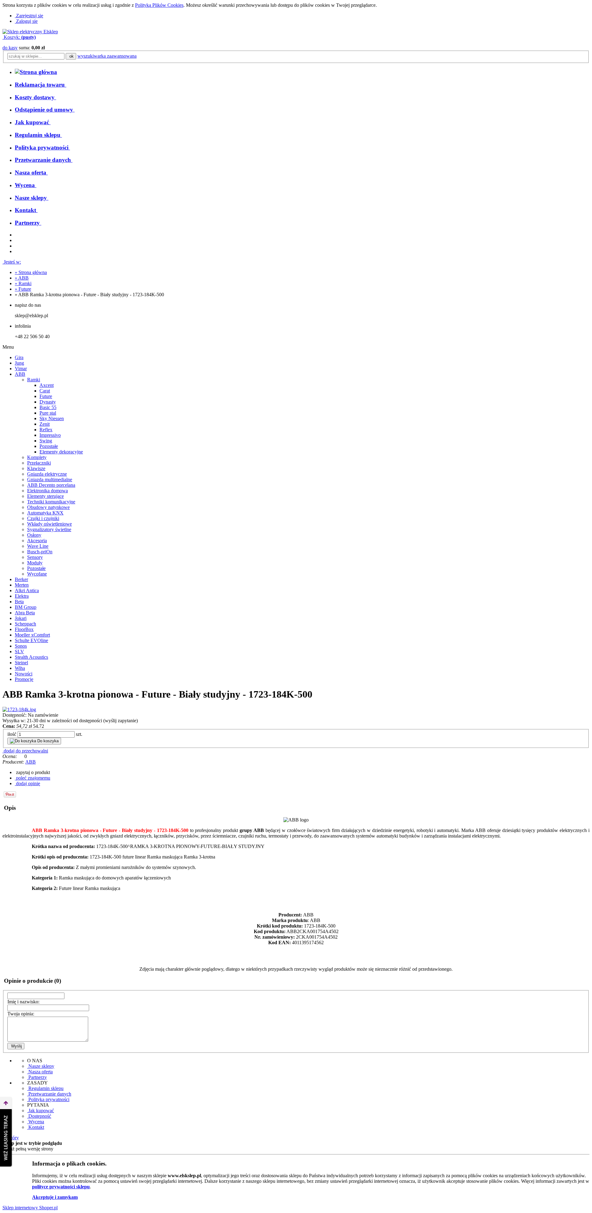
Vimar (21, 368)
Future (45, 396)
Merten (22, 585)
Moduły (35, 562)
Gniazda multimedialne (49, 479)
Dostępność (39, 1116)
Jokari (21, 618)
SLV (19, 651)
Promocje (24, 679)
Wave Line (37, 546)
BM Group (25, 607)
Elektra (22, 596)
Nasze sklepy (40, 1066)
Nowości (23, 673)
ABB (20, 374)
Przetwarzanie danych (49, 1093)
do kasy (10, 47)
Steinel (21, 662)
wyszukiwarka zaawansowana (107, 56)
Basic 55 (47, 407)
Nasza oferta (40, 1071)
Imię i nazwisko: (23, 1001)
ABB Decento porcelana (51, 485)
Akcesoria (37, 540)
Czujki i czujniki (43, 518)
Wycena (35, 1121)
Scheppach (25, 623)
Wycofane (37, 573)
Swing (45, 440)
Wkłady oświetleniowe (49, 524)
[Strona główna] (30, 31)
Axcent (46, 385)
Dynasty (47, 401)
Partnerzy (37, 1077)
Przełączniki (39, 462)
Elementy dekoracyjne (61, 451)
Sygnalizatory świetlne (49, 529)
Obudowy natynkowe (48, 507)
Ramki (33, 379)
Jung (19, 363)
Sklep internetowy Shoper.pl (30, 1207)
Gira (19, 357)
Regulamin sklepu (45, 1088)
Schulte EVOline (31, 640)
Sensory (35, 557)
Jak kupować (40, 1110)
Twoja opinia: (20, 1013)
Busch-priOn (39, 551)
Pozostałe (48, 446)
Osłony (34, 535)
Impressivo (50, 435)
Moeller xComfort (32, 634)
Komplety (37, 457)
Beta (19, 601)
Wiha (20, 668)
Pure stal (47, 413)
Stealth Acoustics (31, 657)
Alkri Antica (27, 590)
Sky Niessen (51, 418)
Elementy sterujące (45, 496)
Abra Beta (25, 612)
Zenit (44, 424)
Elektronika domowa (47, 490)
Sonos (21, 646)
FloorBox (24, 629)
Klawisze (36, 468)
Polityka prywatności (48, 1099)
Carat (44, 390)
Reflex (45, 429)
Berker (21, 579)
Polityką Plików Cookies (159, 5)
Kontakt (35, 1127)
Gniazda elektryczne (47, 474)
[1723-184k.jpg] (19, 709)
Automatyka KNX (45, 512)
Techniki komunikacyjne (51, 501)
